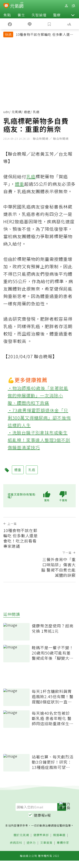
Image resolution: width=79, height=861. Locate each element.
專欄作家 (63, 842)
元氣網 (17, 112)
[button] (73, 15)
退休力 (31, 842)
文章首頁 (46, 842)
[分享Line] (30, 23)
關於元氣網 (21, 835)
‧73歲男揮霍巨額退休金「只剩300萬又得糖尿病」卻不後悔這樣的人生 (39, 417)
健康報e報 (42, 815)
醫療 (57, 14)
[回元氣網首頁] (16, 5)
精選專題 (59, 835)
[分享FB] (10, 23)
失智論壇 (39, 14)
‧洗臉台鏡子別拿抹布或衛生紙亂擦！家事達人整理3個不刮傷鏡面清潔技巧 (39, 440)
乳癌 (31, 176)
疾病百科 (16, 842)
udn (6, 112)
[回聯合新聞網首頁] (6, 6)
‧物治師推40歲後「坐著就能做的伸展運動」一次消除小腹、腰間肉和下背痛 (38, 395)
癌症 (27, 112)
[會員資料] (66, 6)
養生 (21, 14)
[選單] (73, 6)
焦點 (7, 14)
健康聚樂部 (41, 835)
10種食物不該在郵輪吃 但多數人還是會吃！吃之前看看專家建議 (44, 35)
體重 (19, 184)
